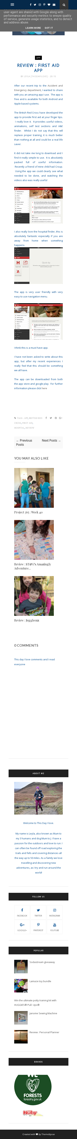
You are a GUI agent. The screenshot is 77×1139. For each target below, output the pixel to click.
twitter (38, 915)
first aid (27, 423)
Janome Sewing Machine (43, 1013)
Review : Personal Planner (44, 1032)
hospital (19, 428)
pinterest (38, 930)
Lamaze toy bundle (40, 981)
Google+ (22, 930)
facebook (22, 915)
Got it (49, 27)
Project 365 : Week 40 (28, 512)
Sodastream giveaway (42, 962)
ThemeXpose (48, 1134)
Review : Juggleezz (26, 620)
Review (30, 428)
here (44, 388)
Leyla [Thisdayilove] (36, 76)
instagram (54, 915)
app (38, 57)
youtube (54, 930)
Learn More (33, 27)
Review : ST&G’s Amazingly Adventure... (32, 566)
